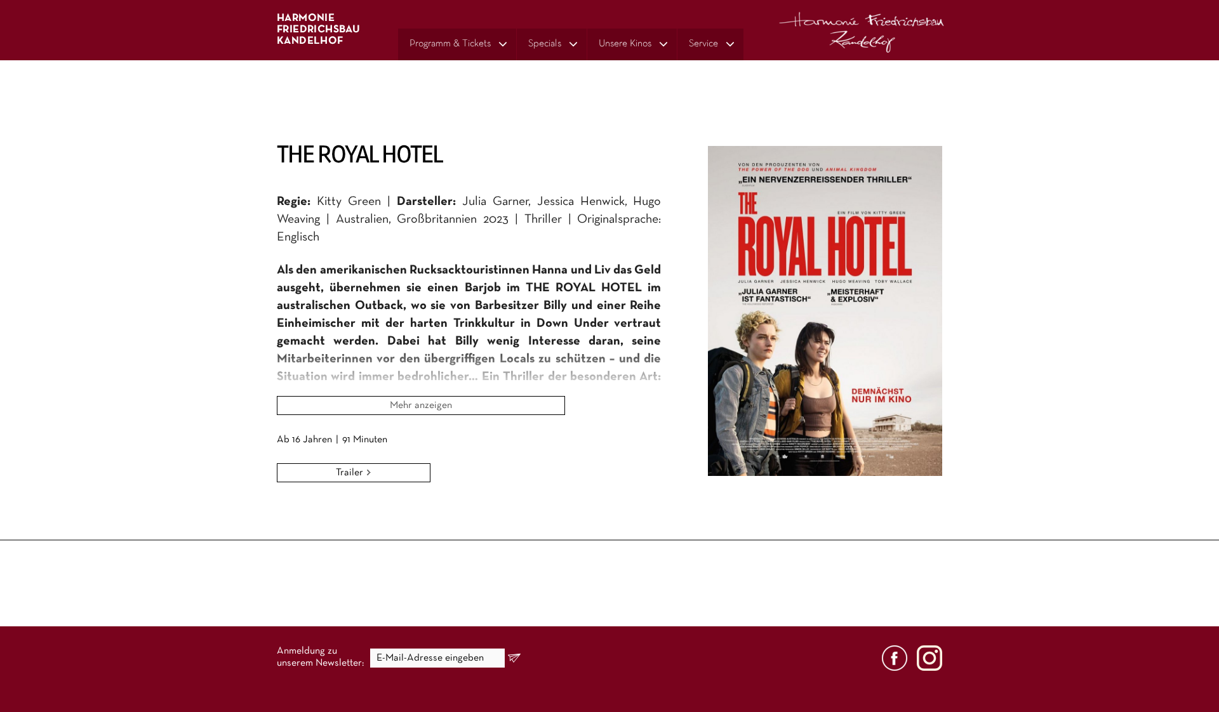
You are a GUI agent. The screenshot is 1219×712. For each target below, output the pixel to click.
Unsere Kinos (625, 43)
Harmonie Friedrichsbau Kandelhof (318, 29)
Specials (544, 43)
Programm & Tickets (450, 43)
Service (703, 43)
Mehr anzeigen (421, 405)
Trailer (351, 472)
